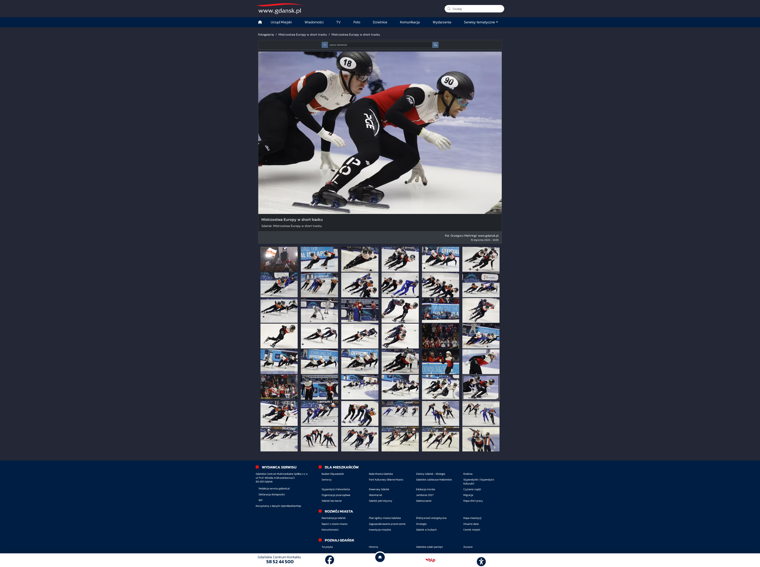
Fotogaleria (266, 34)
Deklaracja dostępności (272, 494)
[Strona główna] (260, 22)
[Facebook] (329, 560)
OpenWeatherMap (291, 506)
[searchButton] (435, 45)
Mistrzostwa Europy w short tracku (302, 34)
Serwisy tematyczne (479, 22)
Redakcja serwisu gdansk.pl (274, 488)
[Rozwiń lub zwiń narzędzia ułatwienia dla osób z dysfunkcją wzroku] (481, 560)
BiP (261, 500)
